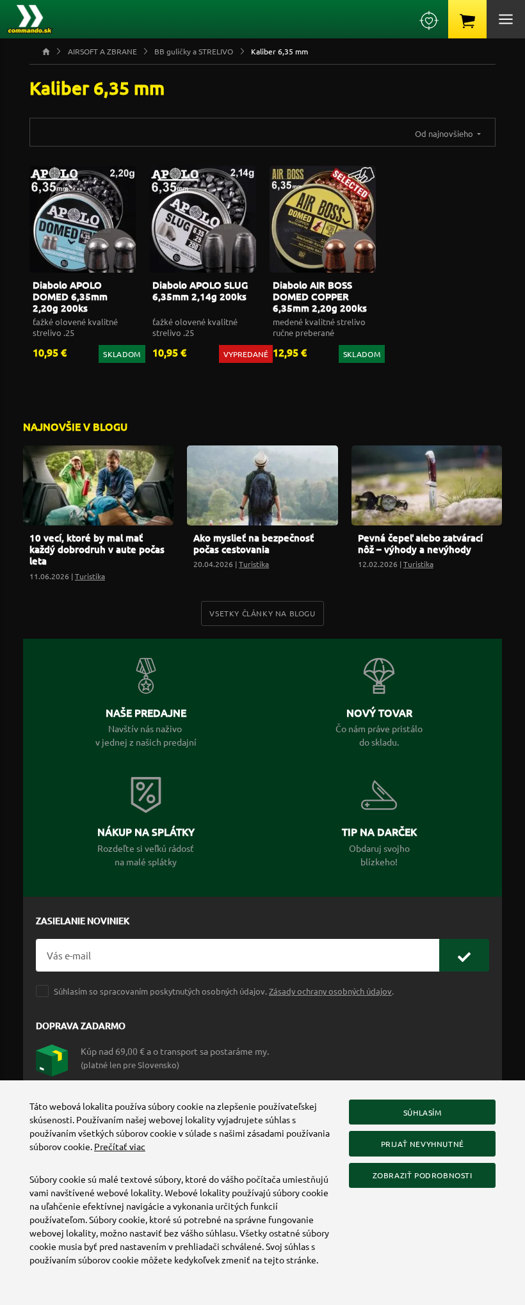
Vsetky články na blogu (262, 613)
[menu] (506, 19)
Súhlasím (422, 1112)
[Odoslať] (464, 955)
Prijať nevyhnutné (422, 1144)
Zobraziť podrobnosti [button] (422, 1175)
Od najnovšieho (445, 133)
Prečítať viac (119, 1146)
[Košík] (467, 19)
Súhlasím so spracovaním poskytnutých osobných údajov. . (224, 991)
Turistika (90, 576)
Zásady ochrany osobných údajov (330, 991)
